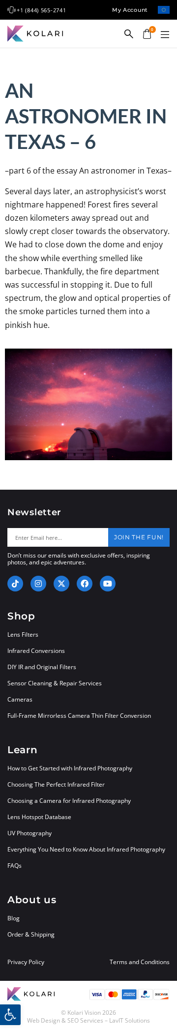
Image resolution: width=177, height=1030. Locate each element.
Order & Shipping (31, 934)
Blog (13, 918)
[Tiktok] (15, 583)
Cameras (19, 699)
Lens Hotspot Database (39, 817)
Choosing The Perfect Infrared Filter (56, 784)
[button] (165, 34)
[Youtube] (108, 583)
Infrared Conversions (36, 651)
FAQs (14, 865)
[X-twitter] (61, 583)
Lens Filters (22, 634)
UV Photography (29, 833)
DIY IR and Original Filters (41, 667)
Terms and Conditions (140, 962)
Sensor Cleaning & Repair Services (54, 683)
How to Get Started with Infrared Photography (69, 768)
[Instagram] (38, 583)
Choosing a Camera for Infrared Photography (69, 800)
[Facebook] (84, 583)
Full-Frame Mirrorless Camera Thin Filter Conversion (79, 715)
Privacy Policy (25, 962)
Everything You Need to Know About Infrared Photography (86, 849)
